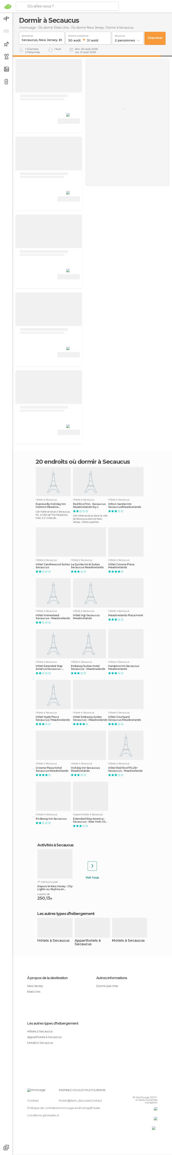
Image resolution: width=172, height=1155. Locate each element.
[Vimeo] (149, 1091)
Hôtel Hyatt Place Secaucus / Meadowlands (53, 718)
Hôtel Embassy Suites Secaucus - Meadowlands (90, 718)
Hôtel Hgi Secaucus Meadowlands (86, 617)
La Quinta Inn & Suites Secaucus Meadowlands (87, 566)
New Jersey (35, 986)
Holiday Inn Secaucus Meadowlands (85, 769)
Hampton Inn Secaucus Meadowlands (123, 667)
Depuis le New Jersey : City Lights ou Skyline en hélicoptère (55, 888)
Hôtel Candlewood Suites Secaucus (53, 566)
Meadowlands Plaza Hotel (125, 615)
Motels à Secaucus (128, 941)
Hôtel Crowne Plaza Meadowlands (121, 566)
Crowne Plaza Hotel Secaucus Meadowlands (52, 769)
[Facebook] (138, 1091)
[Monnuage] (7, 6)
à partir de (43, 894)
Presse (95, 1108)
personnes (126, 40)
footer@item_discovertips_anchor (82, 1100)
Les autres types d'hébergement (52, 1023)
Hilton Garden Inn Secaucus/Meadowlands (124, 505)
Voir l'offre (68, 121)
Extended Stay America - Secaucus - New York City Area (90, 820)
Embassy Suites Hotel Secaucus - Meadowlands (88, 667)
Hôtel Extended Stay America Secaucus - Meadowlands (49, 667)
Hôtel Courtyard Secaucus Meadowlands (124, 718)
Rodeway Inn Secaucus (51, 818)
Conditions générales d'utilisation (49, 1115)
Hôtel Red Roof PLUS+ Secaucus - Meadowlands (125, 769)
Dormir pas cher (107, 986)
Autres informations (111, 978)
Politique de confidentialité (45, 1108)
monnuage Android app (75, 1108)
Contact (96, 1100)
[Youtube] (154, 1091)
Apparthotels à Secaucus (88, 942)
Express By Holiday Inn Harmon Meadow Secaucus (51, 505)
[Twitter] (144, 1091)
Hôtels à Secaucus (53, 941)
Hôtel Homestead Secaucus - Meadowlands (53, 617)
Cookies (33, 1100)
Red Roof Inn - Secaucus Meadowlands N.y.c (89, 505)
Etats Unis (33, 991)
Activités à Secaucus (55, 845)
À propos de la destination (47, 978)
